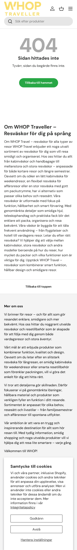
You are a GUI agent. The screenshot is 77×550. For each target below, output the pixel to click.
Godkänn (36, 518)
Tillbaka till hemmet (38, 83)
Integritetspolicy (22, 507)
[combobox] (38, 21)
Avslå (36, 529)
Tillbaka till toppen (38, 286)
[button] (61, 8)
